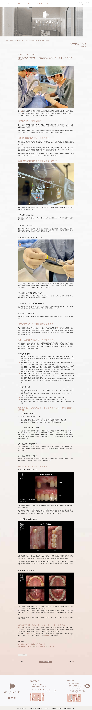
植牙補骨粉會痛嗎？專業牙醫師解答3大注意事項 (31, 644)
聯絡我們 (46, 635)
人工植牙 (82, 43)
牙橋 (57, 327)
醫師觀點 (74, 43)
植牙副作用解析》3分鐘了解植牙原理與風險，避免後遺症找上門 (36, 647)
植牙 (21, 112)
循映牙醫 (8, 40)
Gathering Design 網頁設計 (66, 708)
